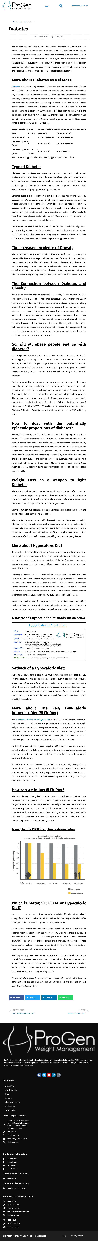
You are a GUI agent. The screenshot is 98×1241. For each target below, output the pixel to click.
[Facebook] (39, 1075)
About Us (9, 1086)
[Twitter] (44, 1075)
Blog (7, 1094)
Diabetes (22, 22)
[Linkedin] (54, 1075)
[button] (46, 5)
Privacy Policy (77, 1236)
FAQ (64, 1236)
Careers (8, 1098)
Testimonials (10, 1110)
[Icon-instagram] (59, 1075)
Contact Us (10, 1106)
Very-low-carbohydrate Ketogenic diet (33, 719)
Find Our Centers (12, 1102)
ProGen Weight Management (32, 1236)
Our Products (11, 1090)
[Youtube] (49, 1075)
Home (15, 22)
